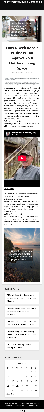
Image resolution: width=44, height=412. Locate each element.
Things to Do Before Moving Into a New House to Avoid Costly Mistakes (21, 311)
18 (8, 386)
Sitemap (22, 410)
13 (17, 381)
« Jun (8, 394)
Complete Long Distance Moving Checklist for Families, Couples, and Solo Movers (21, 334)
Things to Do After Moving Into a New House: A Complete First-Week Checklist (21, 298)
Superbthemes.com (30, 405)
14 (22, 381)
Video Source (9, 189)
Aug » (13, 394)
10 (36, 376)
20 (17, 386)
